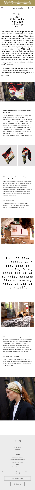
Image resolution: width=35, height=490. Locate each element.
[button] (15, 419)
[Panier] (32, 8)
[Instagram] (20, 441)
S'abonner (17, 484)
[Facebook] (15, 441)
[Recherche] (28, 8)
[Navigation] (2, 8)
